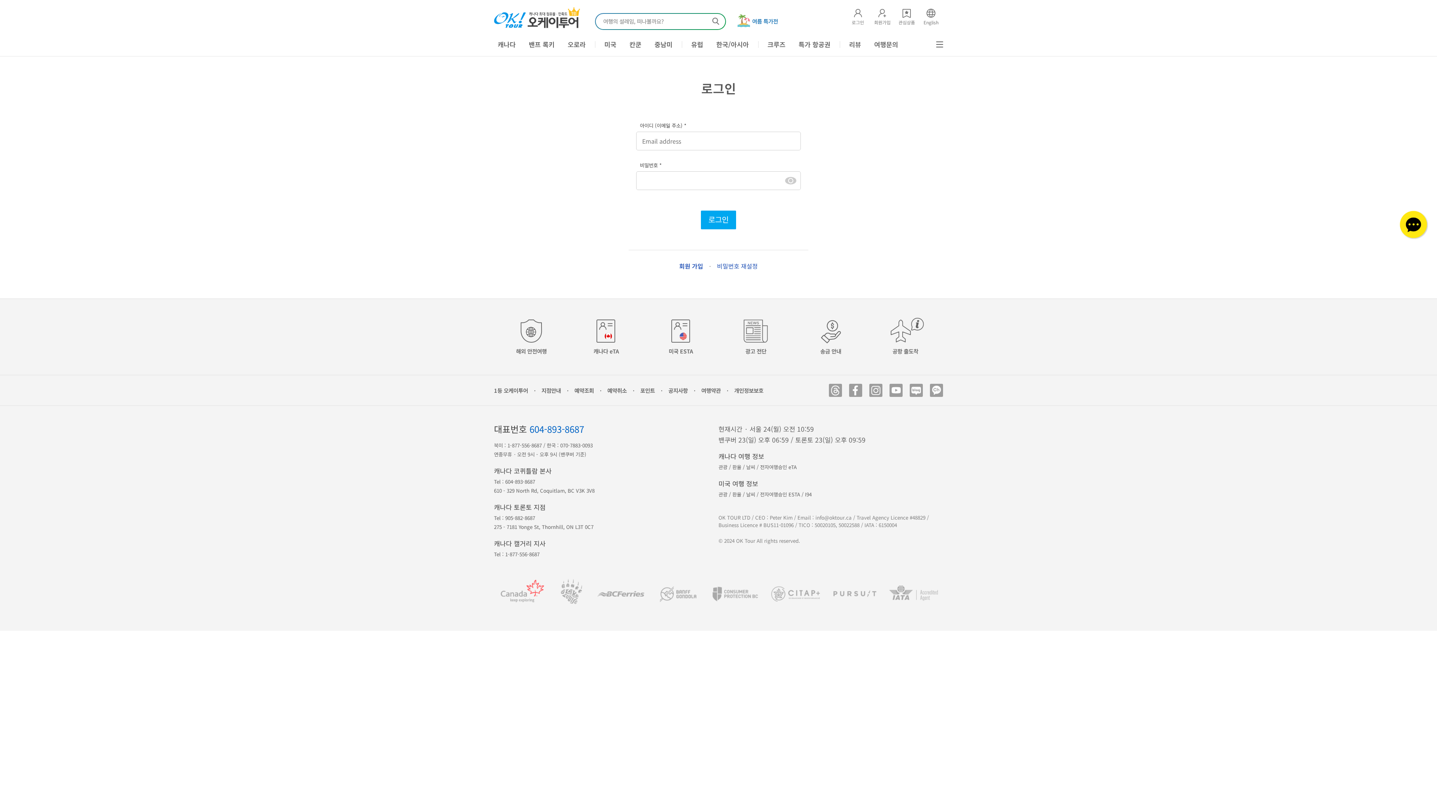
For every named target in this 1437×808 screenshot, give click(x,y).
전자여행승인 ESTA (780, 494)
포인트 (647, 390)
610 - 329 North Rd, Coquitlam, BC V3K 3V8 (544, 490)
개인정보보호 (748, 390)
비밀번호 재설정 (737, 265)
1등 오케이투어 (511, 390)
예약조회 (584, 390)
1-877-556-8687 (524, 445)
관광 (722, 467)
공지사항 (678, 390)
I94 (808, 494)
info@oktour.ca (833, 517)
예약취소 (617, 390)
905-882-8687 (520, 517)
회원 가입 (691, 265)
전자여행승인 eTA (778, 467)
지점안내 (551, 390)
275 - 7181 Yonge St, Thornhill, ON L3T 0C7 (544, 526)
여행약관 (711, 390)
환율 (736, 467)
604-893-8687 (557, 428)
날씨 (750, 467)
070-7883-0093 (576, 445)
